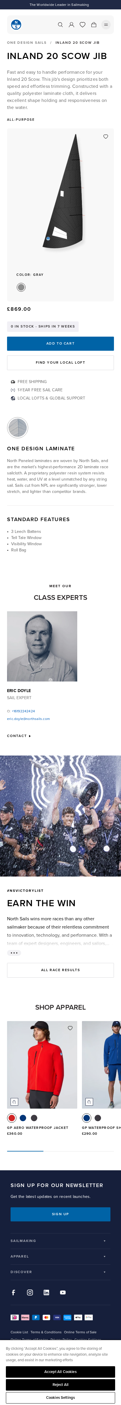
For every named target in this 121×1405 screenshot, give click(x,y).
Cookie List (19, 1332)
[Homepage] (16, 25)
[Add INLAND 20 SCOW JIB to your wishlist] (106, 136)
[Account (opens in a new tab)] (71, 24)
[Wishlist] (82, 24)
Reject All (60, 1384)
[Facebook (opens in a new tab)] (13, 1292)
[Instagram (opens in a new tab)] (30, 1292)
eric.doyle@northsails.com (28, 719)
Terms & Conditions (46, 1332)
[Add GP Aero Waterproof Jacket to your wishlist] (70, 1028)
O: (21, 711)
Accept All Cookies (60, 1371)
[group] (42, 1081)
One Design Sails (27, 43)
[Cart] (93, 24)
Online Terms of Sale (80, 1332)
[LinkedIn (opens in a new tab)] (46, 1292)
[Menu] (106, 24)
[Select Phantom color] (34, 1118)
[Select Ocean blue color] (23, 1118)
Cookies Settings (60, 1397)
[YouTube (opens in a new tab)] (63, 1292)
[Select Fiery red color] (11, 1118)
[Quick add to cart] (14, 1102)
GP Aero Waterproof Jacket (37, 1128)
